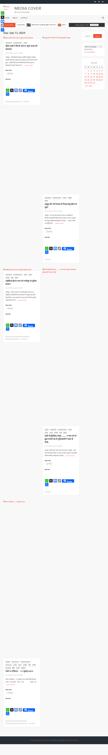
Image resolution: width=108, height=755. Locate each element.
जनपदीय (70, 197)
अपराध (51, 432)
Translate (91, 52)
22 (88, 80)
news (25, 42)
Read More (29, 65)
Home (7, 18)
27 (102, 80)
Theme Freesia (73, 740)
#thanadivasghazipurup (13, 101)
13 (102, 74)
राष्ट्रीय (34, 665)
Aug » (90, 86)
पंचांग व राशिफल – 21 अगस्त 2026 (63, 25)
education (15, 661)
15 (88, 77)
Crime (47, 429)
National (8, 665)
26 (100, 80)
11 (97, 74)
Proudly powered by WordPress (40, 740)
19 (100, 77)
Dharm (7, 661)
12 (100, 74)
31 (94, 83)
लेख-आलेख (8, 668)
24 (94, 80)
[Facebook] (2, 21)
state (30, 274)
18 (97, 77)
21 (85, 80)
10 (94, 74)
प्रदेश (12, 277)
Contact (24, 18)
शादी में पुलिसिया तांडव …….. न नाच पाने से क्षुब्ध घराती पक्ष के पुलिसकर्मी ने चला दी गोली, (60, 439)
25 (97, 80)
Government (17, 42)
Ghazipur (8, 42)
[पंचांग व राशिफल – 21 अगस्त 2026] (51, 25)
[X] (2, 17)
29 (88, 83)
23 (91, 80)
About (15, 18)
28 (85, 83)
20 (102, 77)
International (25, 661)
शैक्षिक (13, 668)
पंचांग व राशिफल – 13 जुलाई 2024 (19, 671)
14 (85, 77)
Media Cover (27, 8)
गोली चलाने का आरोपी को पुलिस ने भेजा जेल (35, 25)
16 (91, 77)
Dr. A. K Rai (8, 53)
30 (91, 83)
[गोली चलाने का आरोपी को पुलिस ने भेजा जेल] (20, 25)
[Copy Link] (2, 26)
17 (94, 77)
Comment (26, 101)
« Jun (86, 86)
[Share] (2, 30)
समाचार (46, 200)
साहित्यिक (23, 668)
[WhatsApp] (2, 13)
